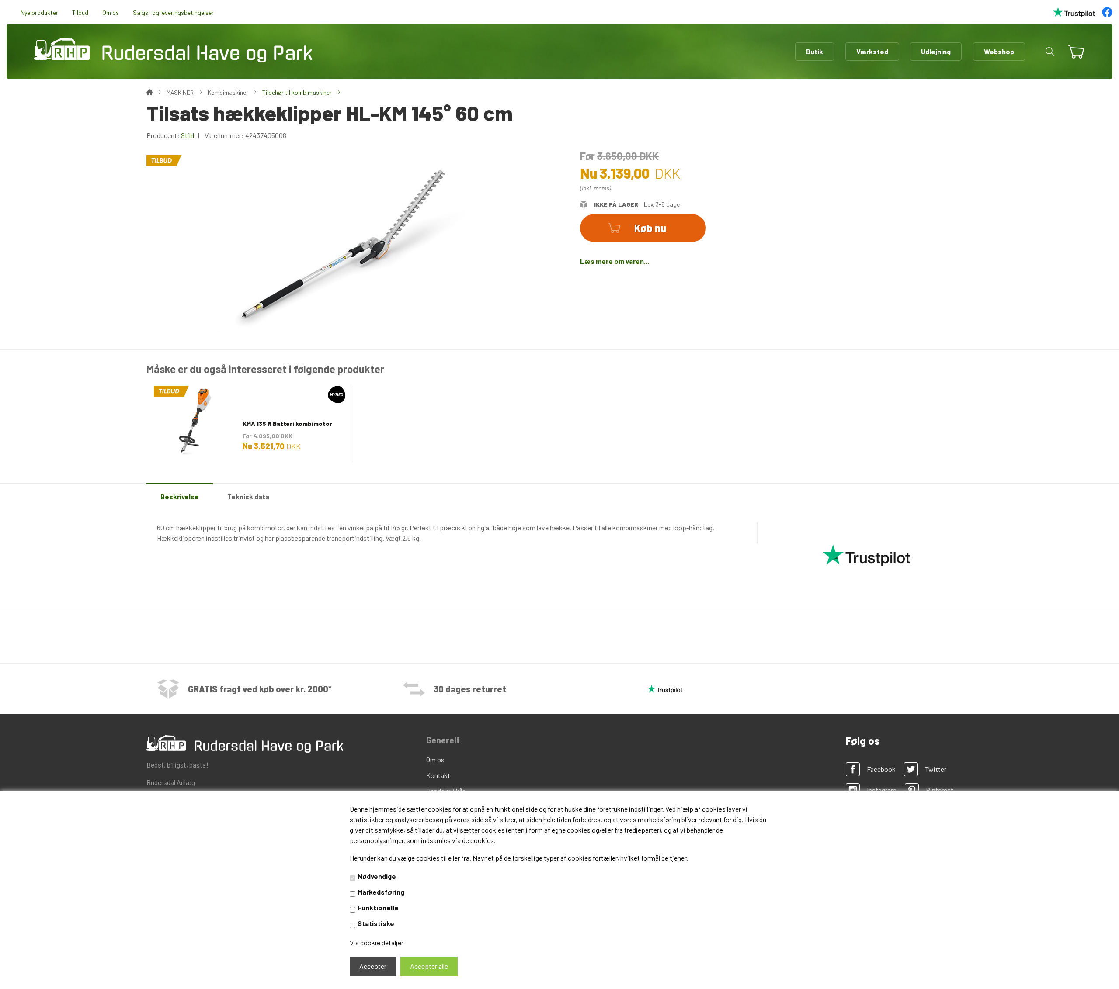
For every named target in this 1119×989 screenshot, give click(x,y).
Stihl (187, 135)
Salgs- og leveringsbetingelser (173, 12)
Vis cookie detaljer (376, 942)
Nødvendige (377, 876)
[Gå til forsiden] (173, 50)
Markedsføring (381, 892)
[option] (249, 423)
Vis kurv (1072, 45)
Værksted (872, 51)
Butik (814, 51)
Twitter (935, 769)
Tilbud (80, 12)
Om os (110, 12)
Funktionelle (378, 907)
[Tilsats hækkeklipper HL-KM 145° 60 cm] (349, 242)
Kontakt (438, 775)
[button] (1050, 51)
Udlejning (936, 51)
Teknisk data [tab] (248, 496)
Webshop (999, 51)
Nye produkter (39, 12)
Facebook (881, 769)
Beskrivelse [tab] (179, 496)
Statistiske (376, 923)
